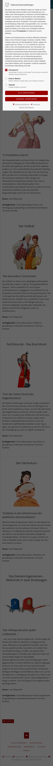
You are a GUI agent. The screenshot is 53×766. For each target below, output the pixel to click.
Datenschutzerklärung (22, 104)
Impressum (36, 104)
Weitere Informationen (26, 107)
